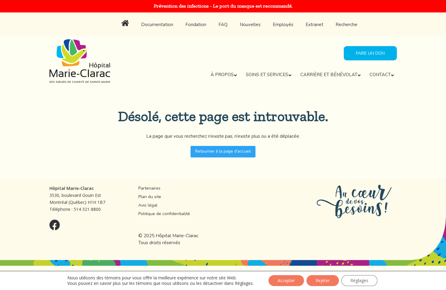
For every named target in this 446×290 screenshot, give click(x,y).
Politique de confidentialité (164, 214)
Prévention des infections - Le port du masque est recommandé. (223, 6)
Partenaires (149, 188)
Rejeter (323, 280)
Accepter (286, 280)
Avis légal (147, 205)
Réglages (244, 283)
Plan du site (149, 197)
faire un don (370, 53)
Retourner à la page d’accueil (223, 151)
